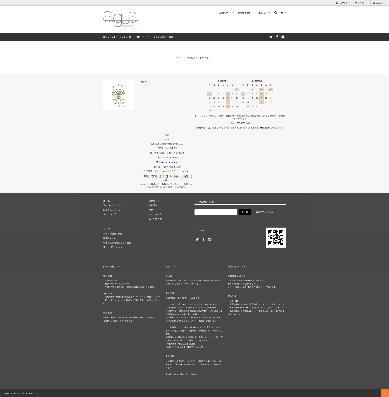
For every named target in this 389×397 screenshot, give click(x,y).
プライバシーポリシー (114, 246)
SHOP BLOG (142, 36)
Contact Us (126, 36)
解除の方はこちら (264, 211)
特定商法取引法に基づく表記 (117, 242)
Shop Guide (109, 36)
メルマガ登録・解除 (163, 36)
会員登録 (380, 2)
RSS (105, 237)
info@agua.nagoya (169, 162)
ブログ (106, 229)
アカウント (343, 2)
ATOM (112, 237)
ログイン (361, 2)
